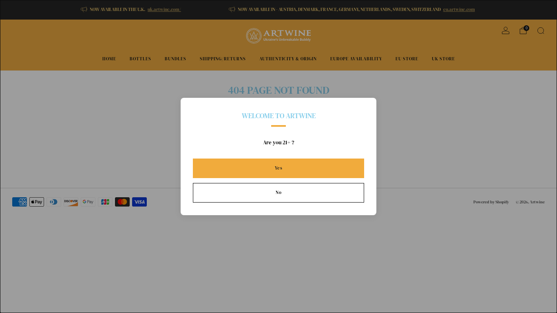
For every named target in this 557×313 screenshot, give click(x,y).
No (279, 193)
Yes (279, 168)
